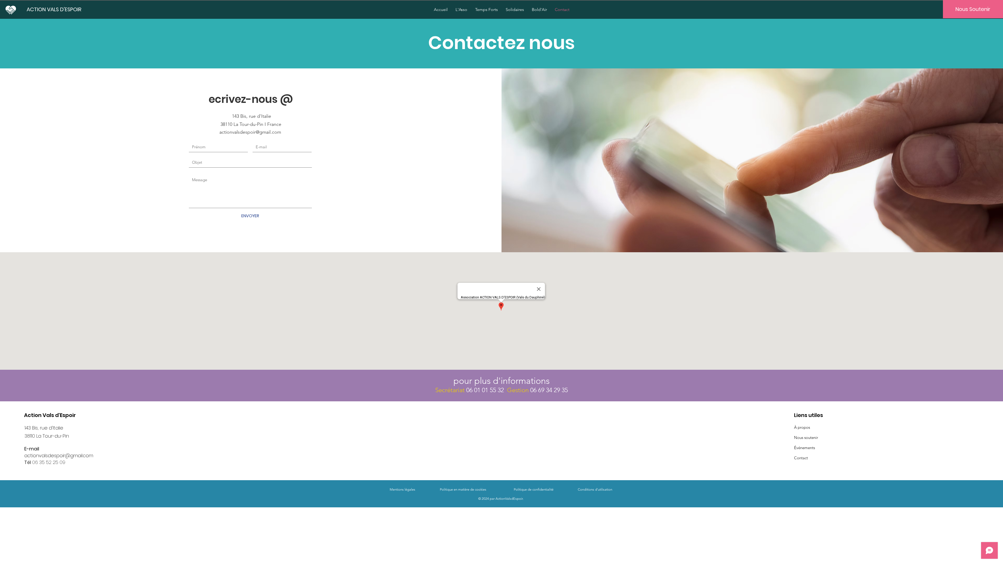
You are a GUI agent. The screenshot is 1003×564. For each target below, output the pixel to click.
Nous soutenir (806, 437)
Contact (801, 457)
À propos (802, 427)
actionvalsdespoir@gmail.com (58, 455)
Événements (804, 447)
